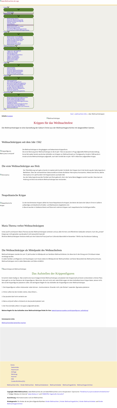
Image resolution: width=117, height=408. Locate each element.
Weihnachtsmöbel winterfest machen (14, 323)
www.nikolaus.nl (33, 394)
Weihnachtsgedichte (69, 385)
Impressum (15, 370)
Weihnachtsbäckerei (41, 385)
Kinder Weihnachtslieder (87, 401)
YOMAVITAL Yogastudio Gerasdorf (53, 394)
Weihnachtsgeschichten (85, 385)
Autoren (14, 377)
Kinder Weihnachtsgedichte (69, 401)
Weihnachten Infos (13, 385)
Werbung (14, 374)
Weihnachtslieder (55, 385)
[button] (8, 7)
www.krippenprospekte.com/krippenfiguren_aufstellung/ (70, 310)
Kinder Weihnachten (27, 385)
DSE (12, 379)
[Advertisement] (58, 344)
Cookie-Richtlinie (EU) (18, 381)
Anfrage (13, 372)
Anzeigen (10, 116)
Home (12, 365)
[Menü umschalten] (18, 9)
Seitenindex (15, 367)
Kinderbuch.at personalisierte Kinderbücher (95, 392)
